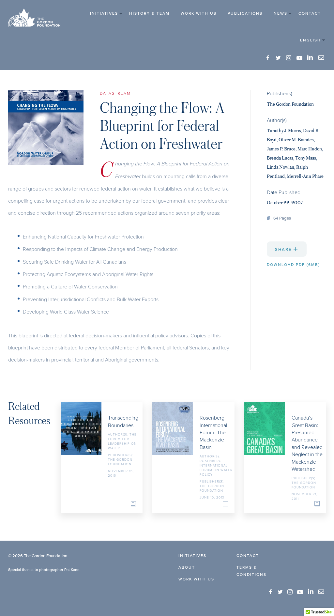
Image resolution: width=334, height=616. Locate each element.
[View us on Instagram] (289, 58)
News (280, 13)
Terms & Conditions (251, 570)
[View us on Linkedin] (310, 57)
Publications (245, 13)
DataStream (115, 93)
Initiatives (104, 13)
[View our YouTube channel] (299, 57)
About (186, 567)
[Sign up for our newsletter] (321, 57)
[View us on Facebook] (268, 58)
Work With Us (199, 13)
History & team (149, 13)
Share (284, 249)
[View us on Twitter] (278, 58)
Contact (309, 13)
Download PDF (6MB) (293, 264)
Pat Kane (72, 569)
